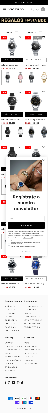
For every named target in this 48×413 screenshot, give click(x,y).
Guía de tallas (30, 346)
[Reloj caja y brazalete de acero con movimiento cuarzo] (36, 101)
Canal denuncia (12, 330)
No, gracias (26, 251)
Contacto (9, 364)
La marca (9, 343)
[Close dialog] (43, 160)
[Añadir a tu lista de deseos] (20, 39)
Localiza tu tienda (13, 346)
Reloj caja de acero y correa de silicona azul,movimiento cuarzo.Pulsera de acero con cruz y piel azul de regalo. (35, 284)
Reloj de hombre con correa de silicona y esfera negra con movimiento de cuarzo (11, 120)
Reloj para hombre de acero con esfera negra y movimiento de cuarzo (35, 65)
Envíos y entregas (32, 350)
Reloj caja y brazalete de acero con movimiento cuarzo (35, 120)
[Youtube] (13, 382)
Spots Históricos (13, 360)
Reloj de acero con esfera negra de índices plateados (10, 65)
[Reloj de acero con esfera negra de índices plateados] (12, 47)
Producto (29, 357)
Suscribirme (26, 225)
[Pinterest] (9, 382)
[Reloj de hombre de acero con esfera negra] (12, 266)
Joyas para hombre (33, 320)
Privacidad (10, 313)
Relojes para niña (32, 323)
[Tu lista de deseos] (37, 9)
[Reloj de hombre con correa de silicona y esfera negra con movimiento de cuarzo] (12, 101)
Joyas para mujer (32, 317)
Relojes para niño (32, 327)
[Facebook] (5, 382)
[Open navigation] (4, 9)
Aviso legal (10, 327)
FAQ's (26, 343)
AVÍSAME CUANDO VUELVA (35, 60)
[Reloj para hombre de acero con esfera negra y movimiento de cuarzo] (36, 47)
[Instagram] (18, 382)
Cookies (9, 317)
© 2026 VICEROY (24, 408)
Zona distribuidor (13, 357)
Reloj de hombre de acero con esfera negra (10, 284)
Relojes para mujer (33, 306)
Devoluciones (30, 353)
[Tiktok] (22, 382)
